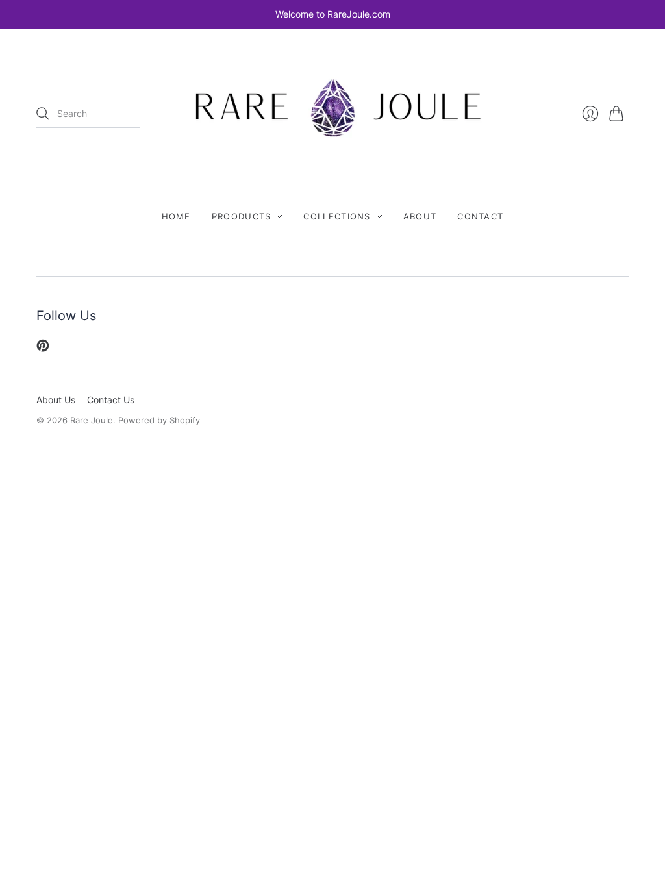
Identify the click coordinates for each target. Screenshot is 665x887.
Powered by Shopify (159, 420)
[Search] (42, 113)
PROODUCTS (241, 216)
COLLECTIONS (336, 216)
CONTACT (480, 216)
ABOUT (420, 216)
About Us (55, 399)
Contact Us (110, 399)
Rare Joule (91, 420)
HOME (176, 216)
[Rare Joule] (332, 114)
